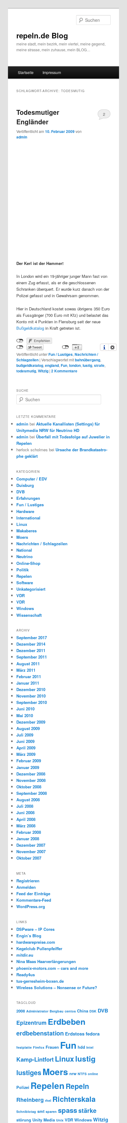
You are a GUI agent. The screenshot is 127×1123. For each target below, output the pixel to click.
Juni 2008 (25, 812)
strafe (99, 365)
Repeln (77, 1086)
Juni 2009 (25, 741)
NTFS (82, 1073)
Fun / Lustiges (60, 354)
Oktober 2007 (28, 858)
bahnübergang (87, 360)
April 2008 (25, 819)
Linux (21, 524)
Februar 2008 (28, 832)
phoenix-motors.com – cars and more (52, 968)
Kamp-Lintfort (35, 1059)
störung (23, 1120)
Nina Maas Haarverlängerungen (46, 961)
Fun (64, 365)
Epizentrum (31, 1022)
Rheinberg (30, 1099)
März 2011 (25, 670)
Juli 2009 (24, 735)
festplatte (24, 1047)
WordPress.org (30, 906)
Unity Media (43, 1120)
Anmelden (26, 887)
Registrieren (27, 881)
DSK (92, 1011)
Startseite (26, 72)
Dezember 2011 (30, 650)
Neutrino (24, 556)
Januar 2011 (27, 683)
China (82, 1011)
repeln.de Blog (42, 35)
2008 (20, 1011)
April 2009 (25, 748)
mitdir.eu (24, 955)
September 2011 (31, 657)
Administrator (37, 1011)
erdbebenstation (40, 1033)
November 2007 (31, 851)
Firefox (38, 1047)
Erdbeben (66, 1021)
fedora (93, 1033)
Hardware (25, 511)
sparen (51, 1111)
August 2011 (28, 663)
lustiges (28, 1072)
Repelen (24, 576)
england (52, 365)
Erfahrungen (28, 498)
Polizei (22, 1087)
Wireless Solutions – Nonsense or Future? (56, 987)
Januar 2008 (27, 838)
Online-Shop (28, 563)
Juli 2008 (24, 806)
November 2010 (31, 696)
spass (67, 1110)
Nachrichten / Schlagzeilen (42, 543)
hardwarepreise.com (35, 942)
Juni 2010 (25, 709)
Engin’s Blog (28, 935)
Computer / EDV (31, 479)
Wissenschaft (29, 615)
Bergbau (56, 1011)
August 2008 (28, 799)
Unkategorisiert (30, 589)
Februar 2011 (28, 676)
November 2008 (31, 780)
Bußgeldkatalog (30, 328)
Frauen (52, 1047)
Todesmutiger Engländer (37, 116)
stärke (87, 1110)
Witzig (43, 371)
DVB (20, 492)
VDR (20, 595)
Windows (25, 608)
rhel (48, 1100)
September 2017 (31, 637)
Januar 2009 (27, 767)
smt (40, 1111)
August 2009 (28, 728)
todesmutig (26, 371)
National (24, 550)
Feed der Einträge (33, 893)
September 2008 (31, 793)
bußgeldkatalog (29, 365)
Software (24, 582)
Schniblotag (26, 1111)
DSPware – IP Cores (35, 929)
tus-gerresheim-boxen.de (40, 981)
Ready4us (25, 974)
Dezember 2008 (30, 774)
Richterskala (74, 1099)
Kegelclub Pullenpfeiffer (39, 948)
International (28, 518)
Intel (89, 1047)
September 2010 (31, 702)
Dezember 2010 (30, 689)
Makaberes (26, 531)
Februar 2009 (28, 761)
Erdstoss (74, 1033)
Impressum (52, 72)
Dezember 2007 (30, 845)
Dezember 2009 (30, 722)
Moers (22, 537)
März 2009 (25, 754)
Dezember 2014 (30, 644)
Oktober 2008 (28, 787)
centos (70, 1011)
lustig (87, 365)
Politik (22, 570)
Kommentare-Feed (33, 900)
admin (21, 137)
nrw (72, 1073)
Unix (59, 1120)
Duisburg (25, 485)
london (75, 365)
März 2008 (25, 826)
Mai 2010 (24, 715)
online (93, 1073)
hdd (81, 1047)
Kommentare (64, 371)
